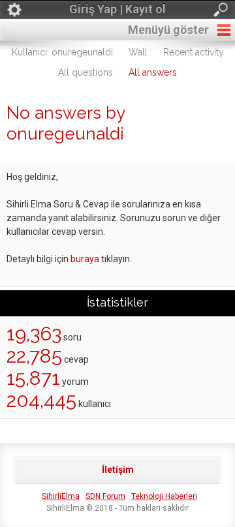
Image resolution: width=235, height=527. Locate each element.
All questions (85, 72)
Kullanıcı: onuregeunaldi (62, 52)
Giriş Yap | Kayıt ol (117, 9)
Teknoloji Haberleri (164, 496)
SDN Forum (105, 496)
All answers (153, 72)
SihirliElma (61, 496)
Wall (138, 52)
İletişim (118, 469)
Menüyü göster (168, 30)
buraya (84, 259)
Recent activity (193, 52)
